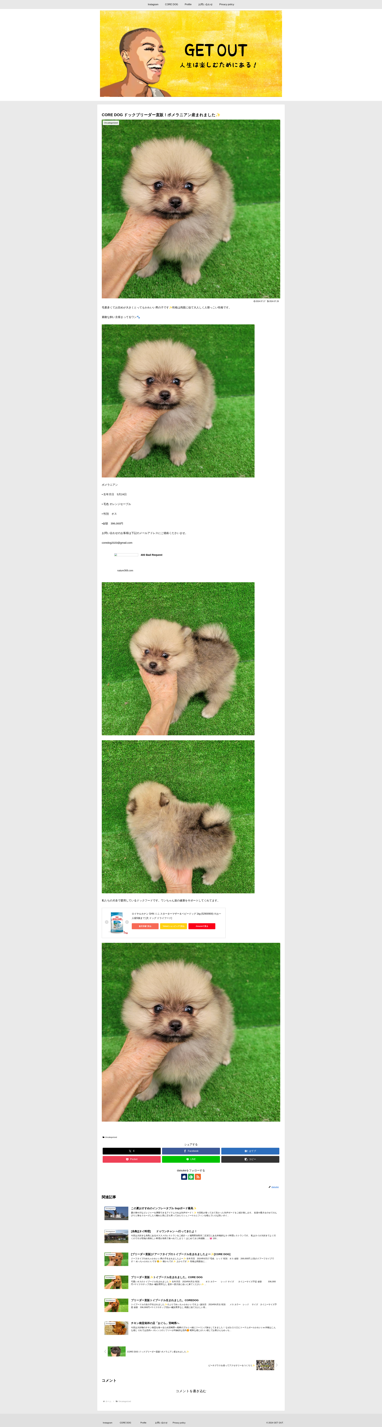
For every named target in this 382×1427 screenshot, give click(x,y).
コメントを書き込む (191, 1391)
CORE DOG (125, 1422)
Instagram (107, 1422)
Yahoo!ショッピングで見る (174, 926)
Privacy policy (179, 1422)
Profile (143, 1422)
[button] (250, 1159)
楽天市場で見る (145, 926)
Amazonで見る (202, 926)
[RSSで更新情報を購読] (198, 1177)
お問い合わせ (161, 1422)
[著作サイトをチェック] (184, 1177)
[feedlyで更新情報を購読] (191, 1177)
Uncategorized (111, 1137)
